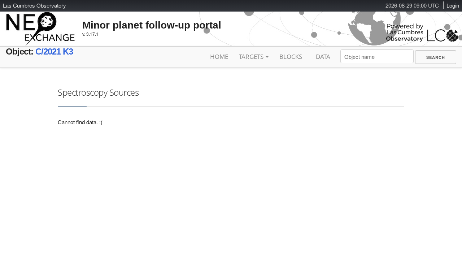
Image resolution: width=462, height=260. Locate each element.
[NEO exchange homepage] (41, 23)
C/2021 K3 (54, 51)
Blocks (290, 56)
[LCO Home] (422, 40)
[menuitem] (435, 57)
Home (219, 56)
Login (452, 5)
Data (323, 56)
